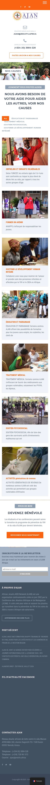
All (5, 118)
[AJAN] (25, 16)
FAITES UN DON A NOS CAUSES (26, 55)
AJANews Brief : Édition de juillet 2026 (18, 666)
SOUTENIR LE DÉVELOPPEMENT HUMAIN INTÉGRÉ (21, 129)
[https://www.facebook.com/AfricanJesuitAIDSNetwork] (2, 764)
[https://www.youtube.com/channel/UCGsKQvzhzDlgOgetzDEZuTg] (10, 764)
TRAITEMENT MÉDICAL (14, 121)
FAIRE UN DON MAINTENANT (25, 151)
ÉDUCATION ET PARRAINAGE (25, 118)
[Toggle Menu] (45, 2)
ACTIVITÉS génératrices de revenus (21, 478)
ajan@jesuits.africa (25, 34)
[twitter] (25, 7)
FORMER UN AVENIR (14, 222)
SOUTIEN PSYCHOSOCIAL (15, 125)
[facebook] (21, 7)
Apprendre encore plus (17, 618)
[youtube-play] (29, 7)
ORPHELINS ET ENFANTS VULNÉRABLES (23, 169)
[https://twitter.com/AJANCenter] (6, 764)
